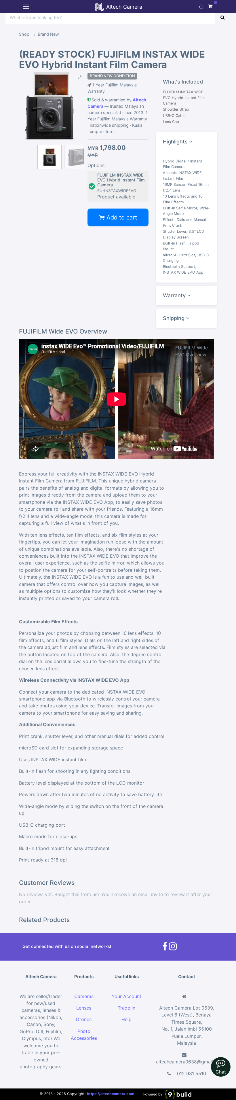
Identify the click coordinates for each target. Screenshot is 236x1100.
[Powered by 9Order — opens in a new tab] (167, 1094)
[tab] (186, 142)
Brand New (48, 34)
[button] (49, 77)
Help (126, 1019)
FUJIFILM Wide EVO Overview (191, 351)
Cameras (84, 996)
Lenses (83, 1008)
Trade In (126, 1008)
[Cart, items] (210, 6)
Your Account (126, 996)
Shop (24, 34)
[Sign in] (201, 6)
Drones (84, 1019)
